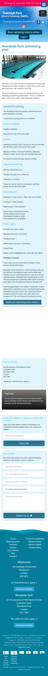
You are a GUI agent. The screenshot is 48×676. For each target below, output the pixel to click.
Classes (13, 547)
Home (13, 538)
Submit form (22, 515)
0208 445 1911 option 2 (26, 619)
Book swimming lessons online (23, 32)
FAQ (13, 553)
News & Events (13, 541)
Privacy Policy (35, 547)
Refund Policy (35, 541)
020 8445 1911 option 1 (26, 583)
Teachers (13, 544)
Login (23, 36)
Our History (13, 550)
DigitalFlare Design (24, 647)
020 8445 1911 (29, 21)
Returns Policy (35, 544)
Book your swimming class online (21, 302)
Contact (13, 556)
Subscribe (24, 443)
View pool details (24, 589)
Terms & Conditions (35, 538)
